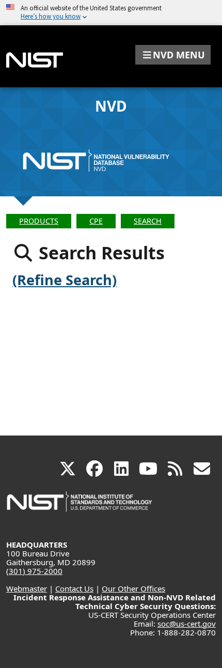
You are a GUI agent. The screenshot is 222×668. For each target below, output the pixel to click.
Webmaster (26, 588)
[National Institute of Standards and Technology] (80, 506)
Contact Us (74, 588)
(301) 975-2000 (34, 571)
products (38, 221)
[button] (173, 55)
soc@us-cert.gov (186, 623)
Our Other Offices (133, 588)
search (148, 221)
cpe (96, 221)
